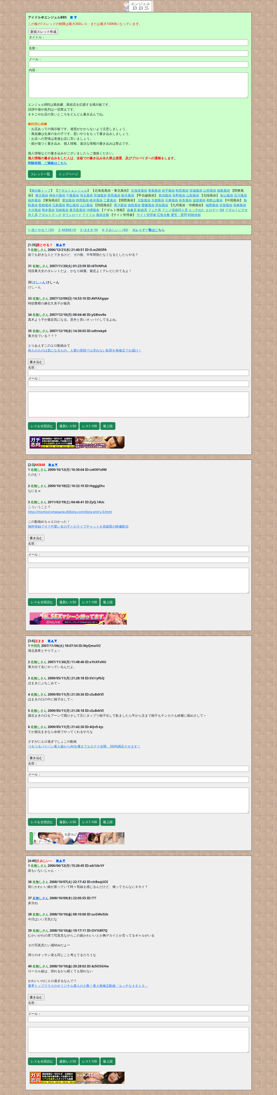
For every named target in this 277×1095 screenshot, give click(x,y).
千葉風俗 (72, 195)
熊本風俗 (48, 210)
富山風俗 (226, 195)
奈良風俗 (185, 200)
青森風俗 (154, 190)
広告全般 (163, 215)
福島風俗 (223, 190)
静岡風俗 (82, 200)
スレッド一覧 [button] (40, 174)
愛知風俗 (68, 200)
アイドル (88, 215)
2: (59, 230)
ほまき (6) (91, 230)
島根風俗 (45, 205)
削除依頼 (194, 215)
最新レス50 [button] (67, 426)
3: (81, 230)
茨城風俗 (100, 195)
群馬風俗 (113, 195)
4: (103, 230)
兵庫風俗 (171, 200)
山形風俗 (209, 190)
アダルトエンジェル (72, 190)
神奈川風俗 (57, 195)
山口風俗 (86, 205)
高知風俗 (161, 205)
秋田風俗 (182, 190)
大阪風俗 (143, 200)
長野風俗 (178, 195)
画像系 (132, 210)
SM (221, 210)
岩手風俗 (168, 190)
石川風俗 (240, 195)
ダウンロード (72, 215)
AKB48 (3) (69, 230)
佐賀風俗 (225, 205)
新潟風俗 (165, 195)
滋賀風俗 (199, 200)
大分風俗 (34, 210)
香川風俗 (120, 205)
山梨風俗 (192, 195)
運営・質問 (179, 215)
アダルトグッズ (50, 215)
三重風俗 (109, 200)
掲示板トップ (41, 190)
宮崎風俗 (62, 210)
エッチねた (197, 210)
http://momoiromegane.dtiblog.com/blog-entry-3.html (70, 512)
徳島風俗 (134, 205)
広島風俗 (58, 205)
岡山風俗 (72, 205)
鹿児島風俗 (77, 210)
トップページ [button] (68, 174)
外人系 (33, 215)
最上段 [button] (108, 426)
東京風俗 (41, 195)
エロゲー (212, 210)
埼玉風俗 (86, 195)
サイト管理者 (146, 215)
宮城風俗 (195, 190)
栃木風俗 (127, 195)
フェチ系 (154, 210)
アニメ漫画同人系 (175, 210)
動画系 (142, 210)
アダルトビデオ (236, 210)
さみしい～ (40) (116, 230)
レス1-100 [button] (89, 426)
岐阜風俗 (96, 200)
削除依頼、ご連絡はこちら (47, 163)
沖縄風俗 (92, 210)
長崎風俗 (239, 205)
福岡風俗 (212, 205)
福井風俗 (34, 200)
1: (29, 230)
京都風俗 (157, 200)
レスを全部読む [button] (42, 426)
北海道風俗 (139, 190)
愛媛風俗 (148, 205)
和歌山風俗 (214, 200)
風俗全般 (102, 215)
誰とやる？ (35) (42, 230)
